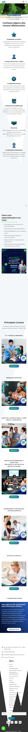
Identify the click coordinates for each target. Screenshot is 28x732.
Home (10, 664)
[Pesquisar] (26, 1)
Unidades (11, 682)
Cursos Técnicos (13, 676)
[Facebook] (8, 722)
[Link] (4, 1)
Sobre (10, 680)
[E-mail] (20, 722)
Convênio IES (12, 694)
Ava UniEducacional (14, 707)
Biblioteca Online (13, 705)
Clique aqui (14, 158)
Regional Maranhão (14, 686)
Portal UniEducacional (15, 703)
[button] (3, 728)
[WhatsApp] (16, 722)
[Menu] (23, 1)
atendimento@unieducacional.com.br (14, 654)
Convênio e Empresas (15, 692)
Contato (11, 699)
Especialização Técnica (15, 670)
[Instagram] (12, 722)
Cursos (11, 666)
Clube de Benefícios (14, 696)
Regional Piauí (13, 684)
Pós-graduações (13, 668)
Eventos (11, 678)
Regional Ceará (13, 688)
